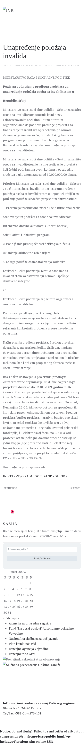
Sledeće (75, 488)
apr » (15, 618)
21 (27, 601)
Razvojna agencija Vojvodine (28, 649)
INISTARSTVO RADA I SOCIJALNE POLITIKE (35, 476)
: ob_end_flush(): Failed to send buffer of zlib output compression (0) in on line (42, 736)
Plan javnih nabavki (22, 643)
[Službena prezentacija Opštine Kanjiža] (32, 664)
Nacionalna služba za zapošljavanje (33, 638)
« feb (6, 618)
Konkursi (72, 65)
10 (9, 595)
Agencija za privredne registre (30, 623)
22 (31, 601)
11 (14, 595)
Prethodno (10, 488)
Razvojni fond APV (22, 654)
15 (31, 595)
